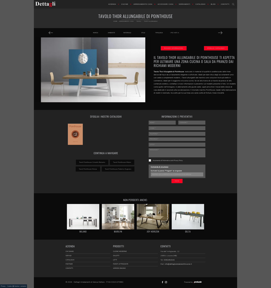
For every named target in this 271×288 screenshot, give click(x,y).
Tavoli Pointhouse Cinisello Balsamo (92, 162)
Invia (177, 181)
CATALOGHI (70, 260)
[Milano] (83, 216)
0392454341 (169, 260)
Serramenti (184, 4)
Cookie (9, 286)
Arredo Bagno (119, 268)
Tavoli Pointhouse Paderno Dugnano (118, 169)
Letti (115, 260)
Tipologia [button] (159, 33)
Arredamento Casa (143, 4)
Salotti (116, 256)
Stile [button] (143, 33)
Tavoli (138, 21)
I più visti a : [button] (175, 33)
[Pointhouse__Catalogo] (75, 134)
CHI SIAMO (70, 251)
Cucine (124, 4)
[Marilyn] (118, 216)
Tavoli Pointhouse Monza (88, 169)
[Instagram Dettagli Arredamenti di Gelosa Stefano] (166, 282)
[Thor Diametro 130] (50, 33)
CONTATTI (69, 268)
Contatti (225, 4)
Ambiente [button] (111, 33)
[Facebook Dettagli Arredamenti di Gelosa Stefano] (162, 282)
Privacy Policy (178, 160)
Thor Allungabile (151, 21)
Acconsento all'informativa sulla (168, 160)
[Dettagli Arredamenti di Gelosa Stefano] (45, 4)
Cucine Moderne (120, 251)
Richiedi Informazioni (173, 48)
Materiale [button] (127, 33)
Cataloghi (201, 4)
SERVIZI (68, 256)
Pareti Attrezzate (120, 264)
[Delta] (188, 216)
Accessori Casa (166, 4)
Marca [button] (95, 33)
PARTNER (69, 264)
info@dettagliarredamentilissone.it (178, 264)
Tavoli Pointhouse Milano (122, 162)
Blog (213, 4)
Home (115, 21)
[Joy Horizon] (153, 216)
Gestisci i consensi (20, 286)
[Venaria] (220, 33)
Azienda (112, 4)
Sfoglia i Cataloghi (216, 48)
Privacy (3, 286)
